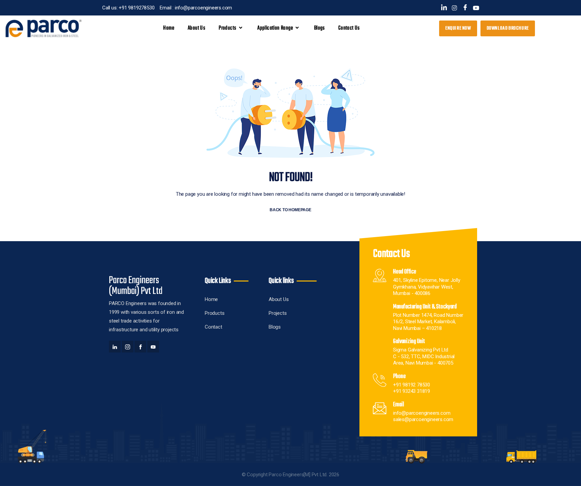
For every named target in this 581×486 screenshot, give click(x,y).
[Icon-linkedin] (444, 8)
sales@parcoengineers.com (423, 419)
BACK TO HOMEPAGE (290, 210)
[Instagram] (454, 8)
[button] (507, 28)
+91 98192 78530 (411, 385)
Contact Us (349, 28)
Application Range (275, 28)
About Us (196, 28)
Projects (277, 313)
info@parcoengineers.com (421, 413)
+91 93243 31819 (411, 391)
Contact (213, 327)
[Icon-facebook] (465, 8)
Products (214, 313)
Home (168, 28)
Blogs (319, 28)
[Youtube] (476, 8)
